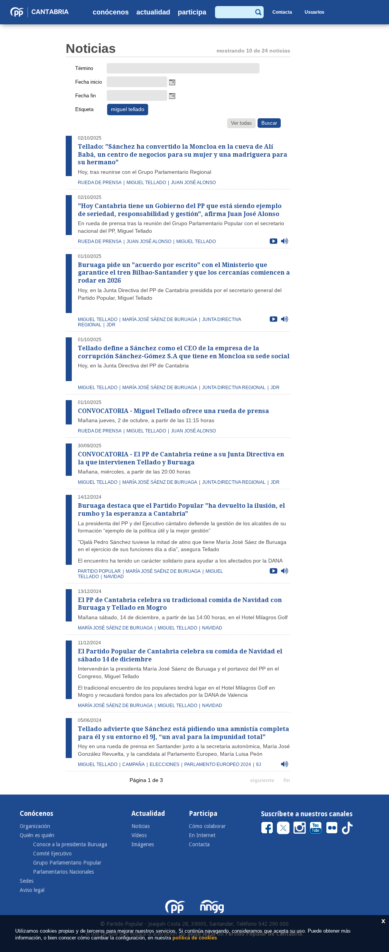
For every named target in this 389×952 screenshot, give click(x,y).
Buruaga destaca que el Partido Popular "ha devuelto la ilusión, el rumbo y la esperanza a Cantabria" (181, 509)
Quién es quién (37, 835)
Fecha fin (85, 96)
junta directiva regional (234, 387)
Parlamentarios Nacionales (63, 872)
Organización (35, 826)
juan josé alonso (193, 182)
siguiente (262, 780)
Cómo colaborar (207, 826)
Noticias (140, 826)
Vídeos (139, 835)
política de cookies (194, 938)
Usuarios (314, 12)
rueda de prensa (100, 182)
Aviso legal (32, 890)
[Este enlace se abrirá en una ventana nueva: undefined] (267, 828)
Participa (192, 12)
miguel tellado (146, 182)
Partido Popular (99, 571)
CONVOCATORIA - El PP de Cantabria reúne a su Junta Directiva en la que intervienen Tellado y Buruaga (181, 458)
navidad (212, 628)
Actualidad (153, 12)
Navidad (114, 576)
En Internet (202, 835)
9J (258, 764)
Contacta (282, 12)
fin (286, 780)
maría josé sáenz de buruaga (159, 319)
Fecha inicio (88, 82)
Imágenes (142, 844)
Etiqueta (84, 109)
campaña (133, 764)
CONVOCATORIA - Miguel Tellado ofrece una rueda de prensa (173, 411)
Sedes (26, 881)
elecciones (164, 764)
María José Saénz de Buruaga (163, 571)
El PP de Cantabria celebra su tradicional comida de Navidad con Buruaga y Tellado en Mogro (180, 604)
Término (84, 68)
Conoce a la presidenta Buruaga (70, 844)
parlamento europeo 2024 (217, 764)
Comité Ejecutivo (52, 853)
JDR (110, 324)
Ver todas (241, 123)
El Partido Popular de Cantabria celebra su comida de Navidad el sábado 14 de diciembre (180, 655)
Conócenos (111, 12)
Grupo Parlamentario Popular (67, 863)
